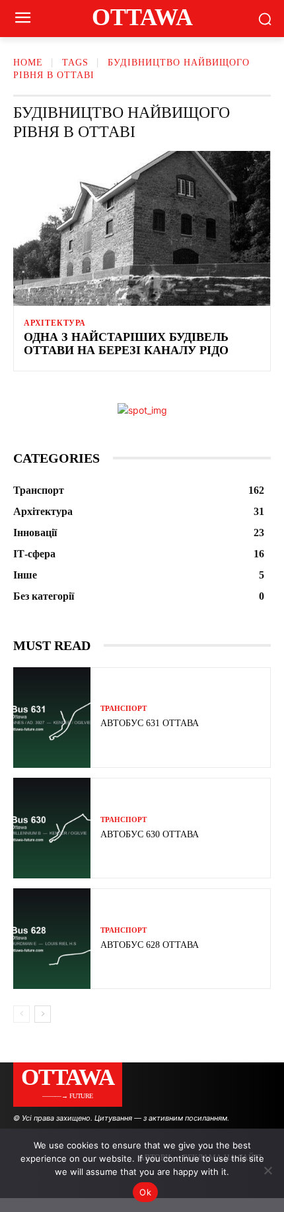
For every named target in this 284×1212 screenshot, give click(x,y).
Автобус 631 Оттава (149, 723)
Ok (145, 1192)
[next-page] (42, 1014)
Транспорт (123, 708)
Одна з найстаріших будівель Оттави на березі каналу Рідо (126, 343)
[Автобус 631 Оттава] (51, 717)
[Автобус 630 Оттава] (51, 828)
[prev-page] (21, 1014)
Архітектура (55, 323)
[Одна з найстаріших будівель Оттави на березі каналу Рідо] (142, 228)
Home (28, 63)
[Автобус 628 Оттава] (51, 938)
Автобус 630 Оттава (149, 834)
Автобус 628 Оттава (149, 945)
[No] (267, 1170)
